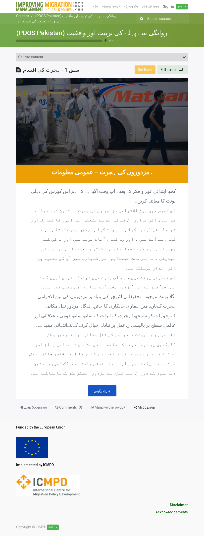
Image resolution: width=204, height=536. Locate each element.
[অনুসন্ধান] (141, 18)
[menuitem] (95, 6)
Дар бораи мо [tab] (35, 407)
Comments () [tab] (70, 407)
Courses (22, 16)
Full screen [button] (170, 70)
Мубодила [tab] (146, 407)
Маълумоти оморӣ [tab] (110, 407)
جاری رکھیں (102, 391)
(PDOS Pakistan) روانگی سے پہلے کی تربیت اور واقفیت (91, 33)
